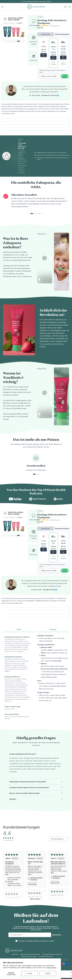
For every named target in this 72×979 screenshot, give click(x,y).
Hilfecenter (15, 954)
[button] (13, 27)
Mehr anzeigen (35, 899)
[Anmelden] (65, 7)
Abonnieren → (57, 935)
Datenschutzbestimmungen (28, 956)
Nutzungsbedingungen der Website (52, 954)
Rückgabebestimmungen (46, 956)
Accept (29, 973)
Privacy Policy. (51, 967)
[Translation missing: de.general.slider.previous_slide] (27, 213)
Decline (47, 973)
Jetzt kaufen (65, 76)
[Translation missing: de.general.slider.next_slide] (44, 213)
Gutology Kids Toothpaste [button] (32, 884)
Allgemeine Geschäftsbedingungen (30, 954)
